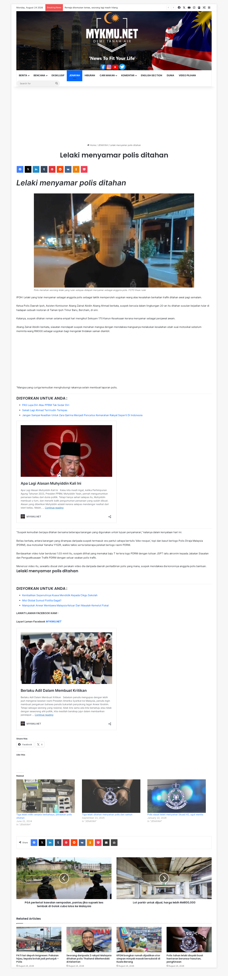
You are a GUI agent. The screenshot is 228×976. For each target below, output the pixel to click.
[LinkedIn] (36, 169)
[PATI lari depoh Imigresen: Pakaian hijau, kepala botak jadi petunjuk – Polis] (38, 939)
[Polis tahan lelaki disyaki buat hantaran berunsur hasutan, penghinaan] (189, 939)
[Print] (114, 842)
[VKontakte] (68, 169)
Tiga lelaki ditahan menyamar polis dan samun (107, 814)
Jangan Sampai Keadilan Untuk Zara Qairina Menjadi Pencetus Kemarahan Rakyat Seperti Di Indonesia (82, 415)
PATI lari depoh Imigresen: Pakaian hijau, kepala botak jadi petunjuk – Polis (103, 7)
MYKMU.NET (53, 621)
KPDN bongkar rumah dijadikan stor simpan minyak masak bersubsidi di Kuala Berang (138, 958)
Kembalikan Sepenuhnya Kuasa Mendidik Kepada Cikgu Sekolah (59, 595)
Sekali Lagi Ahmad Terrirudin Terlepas (44, 410)
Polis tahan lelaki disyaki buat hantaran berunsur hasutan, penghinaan (185, 958)
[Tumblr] (44, 169)
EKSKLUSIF (58, 75)
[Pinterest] (52, 169)
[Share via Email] (106, 842)
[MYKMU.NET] (114, 40)
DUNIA (170, 75)
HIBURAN (90, 75)
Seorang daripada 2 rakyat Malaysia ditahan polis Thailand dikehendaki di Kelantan (88, 958)
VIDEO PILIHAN (187, 75)
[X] (28, 169)
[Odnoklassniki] (76, 169)
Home (92, 145)
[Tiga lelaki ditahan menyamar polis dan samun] (113, 796)
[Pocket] (84, 169)
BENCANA (39, 75)
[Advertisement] (114, 115)
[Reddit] (60, 169)
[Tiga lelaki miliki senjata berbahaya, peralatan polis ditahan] (47, 796)
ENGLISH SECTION (151, 75)
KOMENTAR (127, 75)
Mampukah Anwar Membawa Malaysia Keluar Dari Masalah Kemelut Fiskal (65, 605)
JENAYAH (74, 75)
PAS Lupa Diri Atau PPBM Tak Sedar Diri (45, 405)
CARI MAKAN (107, 75)
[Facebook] (20, 169)
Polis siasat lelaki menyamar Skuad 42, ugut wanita (175, 814)
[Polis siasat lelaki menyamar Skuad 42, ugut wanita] (178, 796)
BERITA (23, 75)
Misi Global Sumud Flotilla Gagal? (41, 600)
